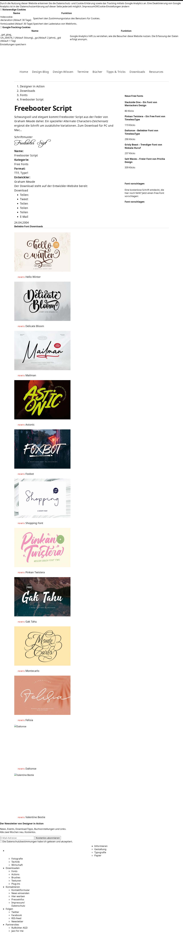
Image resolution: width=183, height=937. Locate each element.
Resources (156, 72)
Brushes (15, 877)
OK (96, 6)
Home (24, 72)
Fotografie (17, 858)
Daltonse (30, 768)
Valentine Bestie (35, 817)
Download (21, 190)
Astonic (30, 424)
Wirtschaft (17, 864)
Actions (15, 874)
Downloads (137, 72)
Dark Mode (161, 54)
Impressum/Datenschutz (18, 904)
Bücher (97, 72)
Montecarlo (32, 670)
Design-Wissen (63, 72)
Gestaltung (100, 849)
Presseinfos (17, 899)
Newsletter (17, 921)
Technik (15, 861)
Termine (83, 72)
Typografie (100, 852)
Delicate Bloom (34, 326)
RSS (152, 54)
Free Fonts (21, 164)
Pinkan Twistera (35, 572)
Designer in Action (29, 54)
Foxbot (29, 473)
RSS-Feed (16, 918)
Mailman (30, 375)
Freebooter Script (31, 99)
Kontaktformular (20, 890)
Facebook (143, 54)
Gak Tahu (31, 621)
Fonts (23, 95)
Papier (97, 855)
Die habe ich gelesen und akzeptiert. (37, 841)
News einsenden (20, 893)
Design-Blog (40, 72)
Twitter (15, 912)
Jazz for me (17, 930)
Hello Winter (33, 277)
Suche (166, 54)
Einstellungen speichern (13, 44)
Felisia (29, 720)
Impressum (88, 6)
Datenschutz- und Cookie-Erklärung (75, 3)
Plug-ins (15, 883)
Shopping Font (34, 523)
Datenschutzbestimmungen (22, 841)
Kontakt (157, 54)
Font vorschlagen (135, 183)
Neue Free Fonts (134, 95)
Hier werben (18, 896)
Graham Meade (24, 182)
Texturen (16, 880)
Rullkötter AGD (19, 927)
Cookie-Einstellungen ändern (113, 6)
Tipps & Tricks (116, 72)
